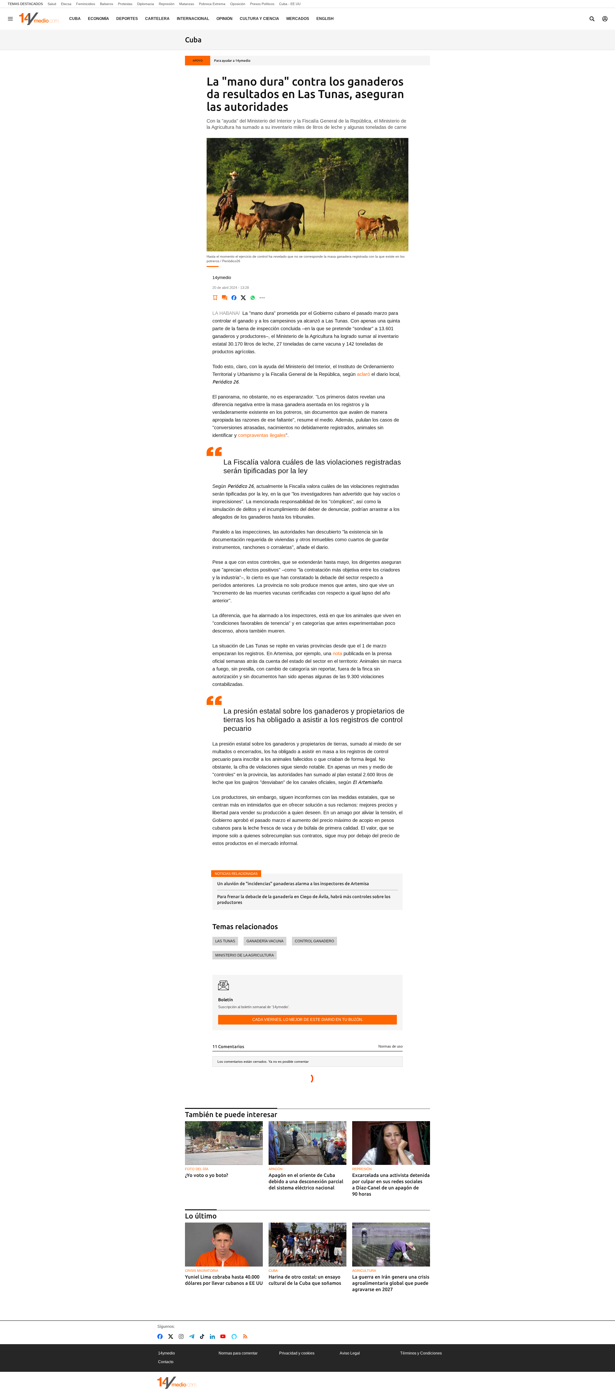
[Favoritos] (215, 298)
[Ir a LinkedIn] (213, 1336)
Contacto (165, 1362)
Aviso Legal (350, 1353)
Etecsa (66, 4)
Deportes (127, 19)
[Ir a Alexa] (235, 1336)
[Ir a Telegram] (192, 1336)
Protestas (125, 4)
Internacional (193, 19)
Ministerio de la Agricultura (244, 955)
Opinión (224, 19)
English (325, 19)
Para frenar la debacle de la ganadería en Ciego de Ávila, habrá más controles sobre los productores (303, 899)
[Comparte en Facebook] (234, 298)
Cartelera (157, 19)
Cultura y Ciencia (259, 19)
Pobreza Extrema (212, 4)
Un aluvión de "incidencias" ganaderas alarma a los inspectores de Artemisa (293, 883)
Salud (52, 4)
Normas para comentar (238, 1353)
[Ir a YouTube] (224, 1336)
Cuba (75, 19)
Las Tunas (225, 941)
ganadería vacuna (264, 941)
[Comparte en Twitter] (243, 298)
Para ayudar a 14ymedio (232, 60)
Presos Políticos (262, 4)
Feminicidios (85, 4)
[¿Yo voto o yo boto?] (224, 1143)
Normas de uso (390, 1046)
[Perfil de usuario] (605, 19)
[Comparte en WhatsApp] (253, 298)
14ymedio (166, 1353)
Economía (98, 19)
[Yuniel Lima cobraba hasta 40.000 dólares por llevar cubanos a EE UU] (224, 1245)
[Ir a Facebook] (161, 1336)
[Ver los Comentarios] (224, 298)
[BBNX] (176, 1383)
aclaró (363, 374)
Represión (166, 4)
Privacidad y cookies (296, 1353)
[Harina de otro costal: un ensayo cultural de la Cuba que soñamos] (307, 1245)
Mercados (297, 19)
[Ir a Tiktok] (203, 1336)
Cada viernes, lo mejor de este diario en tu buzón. (307, 1020)
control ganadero (314, 941)
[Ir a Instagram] (182, 1336)
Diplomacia (145, 4)
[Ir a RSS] (246, 1336)
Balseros (106, 4)
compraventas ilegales (262, 435)
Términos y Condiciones (421, 1353)
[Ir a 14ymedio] (40, 18)
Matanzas (186, 4)
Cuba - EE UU (290, 4)
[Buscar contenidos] (592, 19)
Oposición (237, 4)
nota (337, 653)
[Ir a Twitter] (171, 1336)
